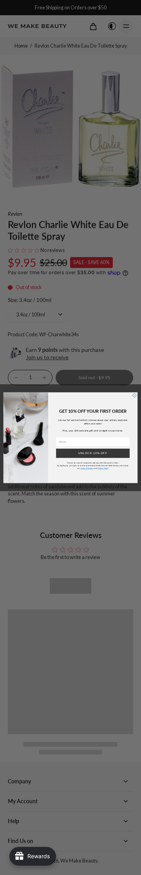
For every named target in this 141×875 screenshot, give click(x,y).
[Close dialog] (134, 395)
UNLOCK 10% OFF (92, 452)
